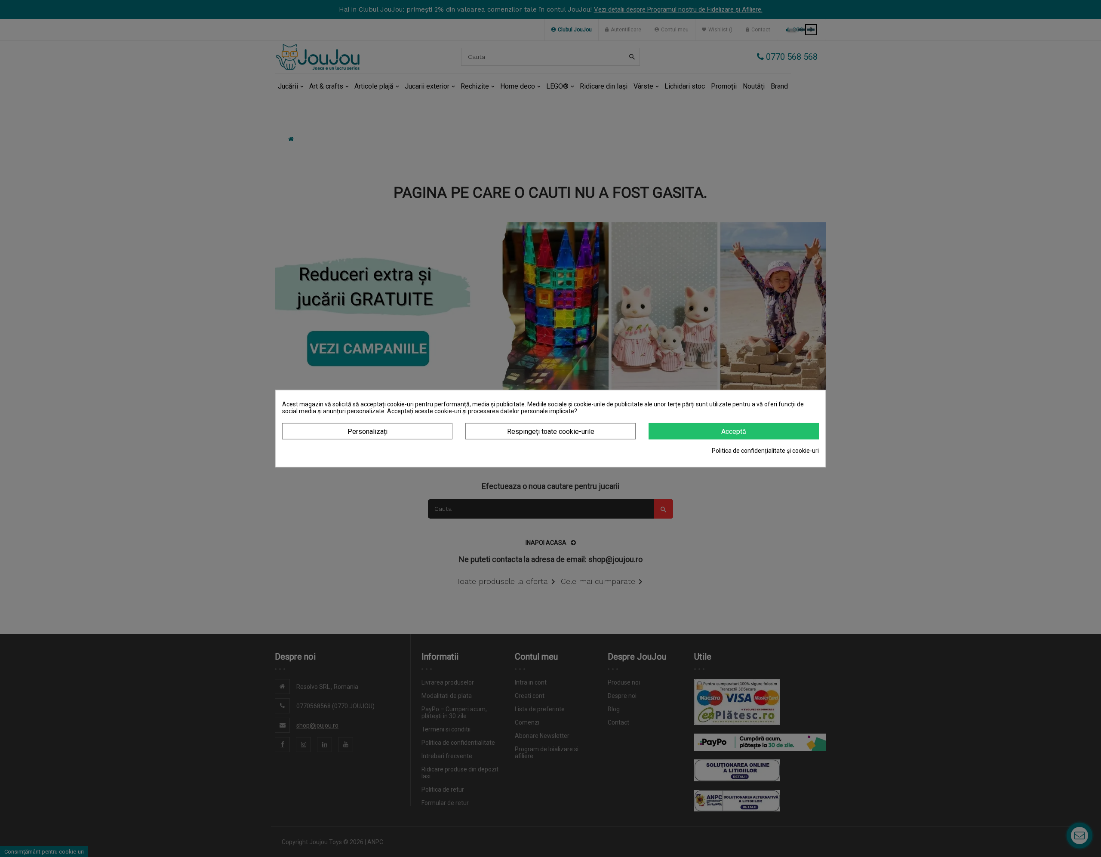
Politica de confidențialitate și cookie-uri (765, 450)
